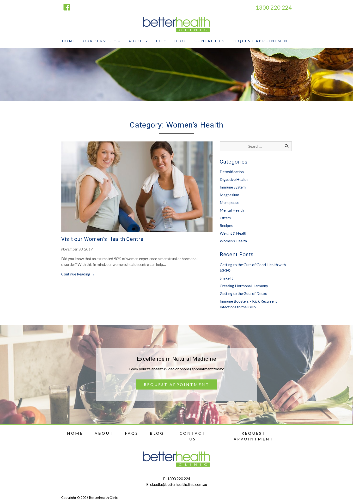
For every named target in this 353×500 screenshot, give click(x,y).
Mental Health (232, 210)
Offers (225, 217)
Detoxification (232, 171)
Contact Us (210, 41)
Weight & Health (233, 233)
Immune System (233, 187)
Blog (181, 41)
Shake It (226, 278)
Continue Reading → (78, 274)
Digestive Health (234, 179)
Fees (161, 41)
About (136, 41)
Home (69, 41)
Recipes (226, 225)
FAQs (131, 433)
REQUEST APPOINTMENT (176, 384)
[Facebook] (67, 7)
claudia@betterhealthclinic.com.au (178, 484)
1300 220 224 (178, 478)
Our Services (100, 41)
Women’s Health (233, 240)
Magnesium (229, 194)
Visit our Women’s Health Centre (102, 239)
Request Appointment (261, 41)
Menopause (229, 202)
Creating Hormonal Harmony (244, 285)
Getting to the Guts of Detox (243, 293)
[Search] (287, 146)
